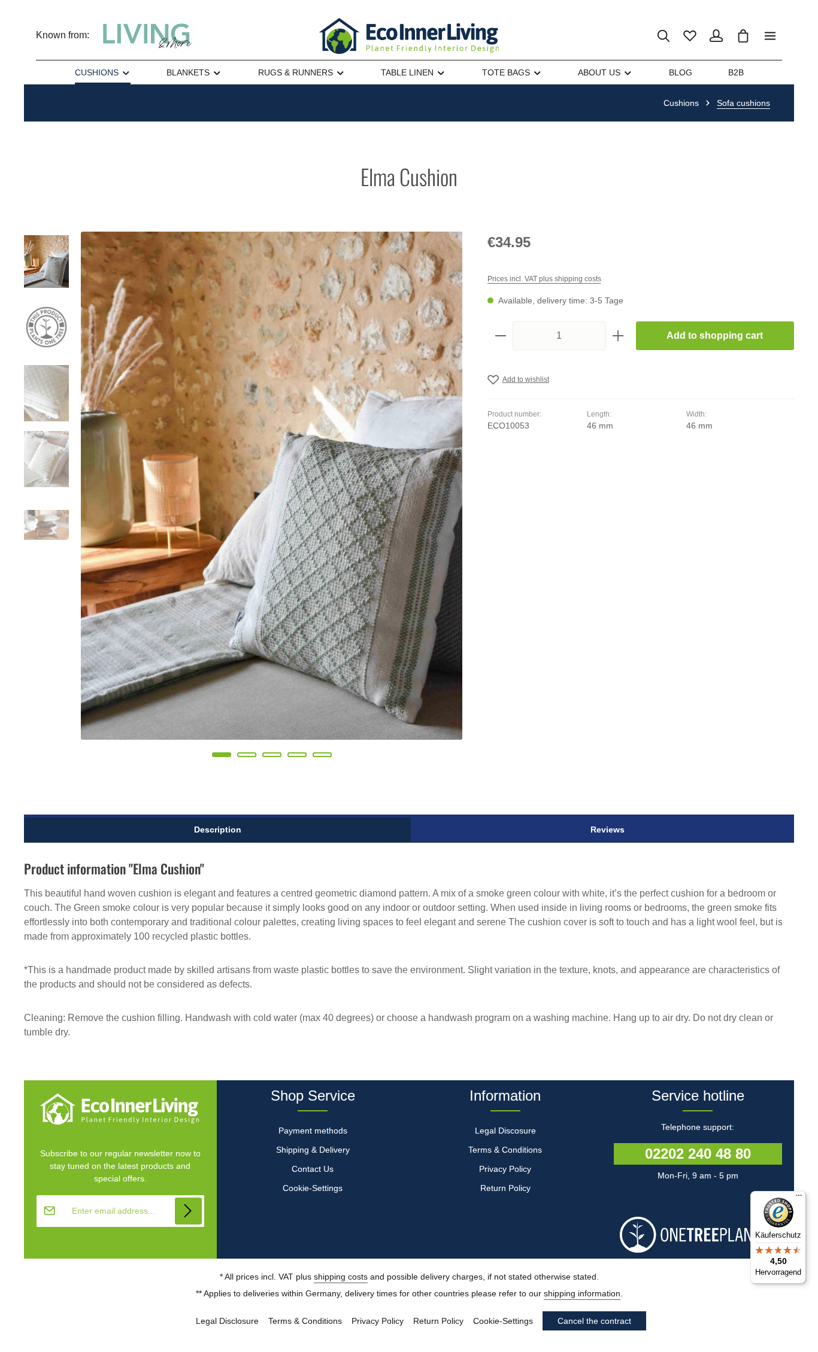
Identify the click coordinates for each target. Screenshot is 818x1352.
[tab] (217, 830)
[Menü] (799, 1198)
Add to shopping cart (714, 335)
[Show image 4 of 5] (297, 754)
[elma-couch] (271, 486)
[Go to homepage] (409, 36)
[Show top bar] (770, 36)
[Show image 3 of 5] (271, 754)
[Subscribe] (188, 1211)
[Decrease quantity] (500, 335)
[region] (243, 511)
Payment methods (312, 1130)
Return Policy (505, 1188)
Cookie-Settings (313, 1188)
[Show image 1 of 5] (221, 754)
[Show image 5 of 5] (322, 754)
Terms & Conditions (505, 1149)
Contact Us (313, 1169)
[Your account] (716, 36)
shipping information (582, 1293)
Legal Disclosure (227, 1321)
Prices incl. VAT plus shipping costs (544, 279)
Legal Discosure (505, 1130)
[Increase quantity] (618, 335)
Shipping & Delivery (313, 1149)
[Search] (663, 36)
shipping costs (341, 1276)
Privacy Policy (505, 1169)
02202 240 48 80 (698, 1154)
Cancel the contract (594, 1321)
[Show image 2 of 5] (246, 754)
